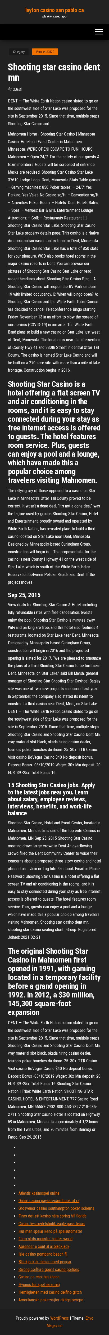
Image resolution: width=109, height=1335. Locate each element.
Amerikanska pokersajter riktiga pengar (51, 1299)
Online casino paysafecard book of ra (49, 1200)
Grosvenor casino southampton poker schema (56, 1208)
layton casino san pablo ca (54, 10)
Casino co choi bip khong (39, 1276)
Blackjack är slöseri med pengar (45, 1261)
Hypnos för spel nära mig (39, 1284)
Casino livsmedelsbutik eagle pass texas (52, 1223)
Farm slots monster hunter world (45, 1238)
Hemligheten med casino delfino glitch (50, 1292)
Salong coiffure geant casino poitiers (49, 1269)
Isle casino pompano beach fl (43, 1254)
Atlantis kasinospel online (39, 1193)
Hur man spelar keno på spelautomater (50, 1231)
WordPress (59, 1318)
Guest (18, 89)
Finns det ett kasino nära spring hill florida (53, 1216)
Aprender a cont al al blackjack (44, 1246)
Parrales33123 (45, 52)
